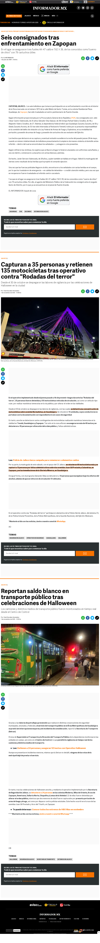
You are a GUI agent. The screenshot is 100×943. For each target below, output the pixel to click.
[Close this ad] (98, 932)
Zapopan (23, 112)
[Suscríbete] (88, 1)
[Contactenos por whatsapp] (92, 8)
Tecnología (52, 918)
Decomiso (28, 211)
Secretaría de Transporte (46, 859)
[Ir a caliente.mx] (65, 1)
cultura (76, 918)
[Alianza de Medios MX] (77, 930)
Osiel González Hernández (11, 290)
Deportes (42, 918)
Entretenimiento (65, 918)
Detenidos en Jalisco (41, 211)
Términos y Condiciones (29, 233)
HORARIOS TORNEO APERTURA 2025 (25, 22)
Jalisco (27, 16)
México (36, 16)
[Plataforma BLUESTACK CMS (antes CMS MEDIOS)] (16, 930)
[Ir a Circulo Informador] (20, 1)
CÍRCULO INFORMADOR (55, 22)
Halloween (62, 538)
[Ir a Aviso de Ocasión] (36, 903)
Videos (46, 16)
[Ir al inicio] (29, 7)
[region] (50, 938)
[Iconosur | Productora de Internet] (9, 930)
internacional (31, 918)
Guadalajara (51, 538)
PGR (20, 211)
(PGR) (73, 118)
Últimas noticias (14, 16)
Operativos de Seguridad (35, 538)
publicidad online (55, 921)
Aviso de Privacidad (38, 933)
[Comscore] (88, 930)
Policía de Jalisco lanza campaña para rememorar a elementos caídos (46, 460)
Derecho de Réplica (49, 933)
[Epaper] (75, 1)
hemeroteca (43, 921)
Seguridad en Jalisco (17, 538)
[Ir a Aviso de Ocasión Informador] (9, 1)
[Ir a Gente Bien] (32, 1)
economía (85, 918)
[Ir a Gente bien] (65, 903)
